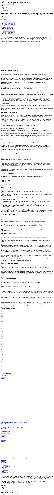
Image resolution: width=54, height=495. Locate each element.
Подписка (5, 467)
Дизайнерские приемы (9, 23)
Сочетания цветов (8, 25)
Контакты (5, 10)
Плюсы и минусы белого (9, 22)
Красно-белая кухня (8, 29)
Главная (5, 7)
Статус (5, 471)
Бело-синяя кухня (8, 27)
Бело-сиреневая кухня (9, 31)
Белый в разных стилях (9, 24)
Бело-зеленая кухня (8, 32)
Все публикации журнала (9, 8)
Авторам (5, 465)
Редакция (5, 468)
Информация (6, 466)
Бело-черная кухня (8, 28)
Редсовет (5, 470)
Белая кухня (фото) (8, 33)
